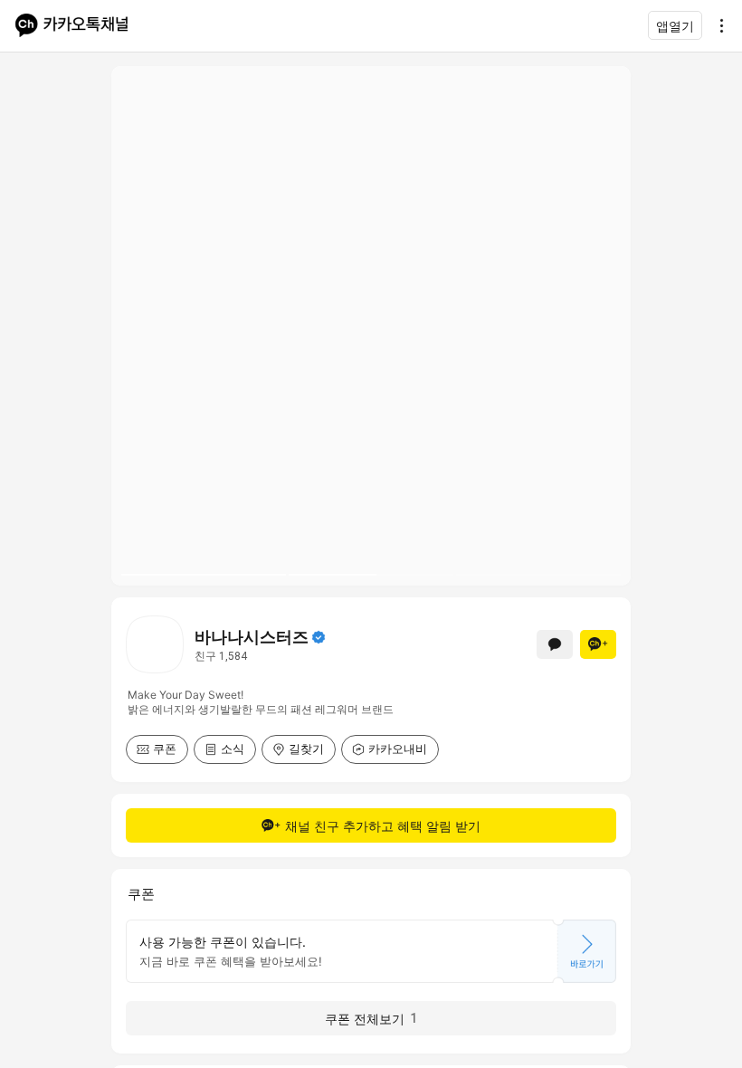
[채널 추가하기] (598, 644)
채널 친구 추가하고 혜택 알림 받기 (382, 826)
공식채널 (318, 637)
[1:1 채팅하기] (555, 644)
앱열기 (675, 25)
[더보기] (717, 25)
